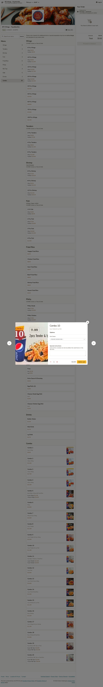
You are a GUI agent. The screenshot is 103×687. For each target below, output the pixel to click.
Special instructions (55, 346)
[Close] (87, 322)
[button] (9, 345)
